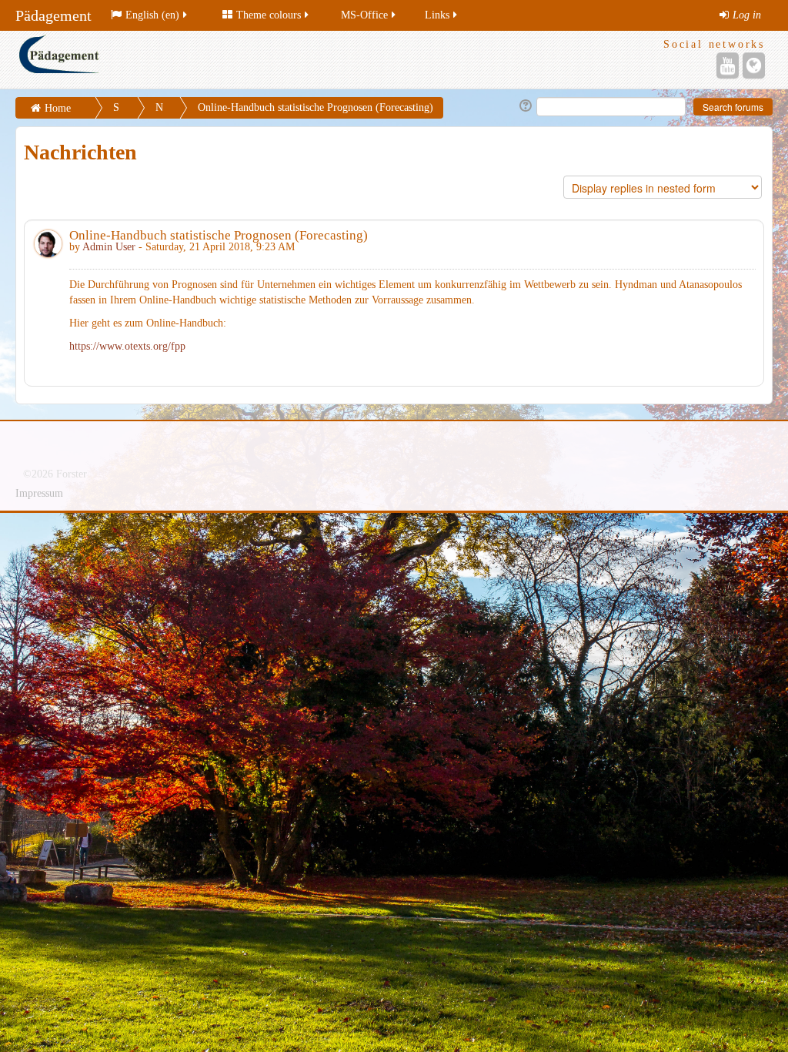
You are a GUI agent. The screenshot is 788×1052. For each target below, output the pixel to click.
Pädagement (53, 15)
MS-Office (364, 15)
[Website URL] (754, 65)
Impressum (39, 493)
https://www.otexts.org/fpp (127, 346)
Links (437, 15)
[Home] (202, 60)
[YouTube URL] (727, 65)
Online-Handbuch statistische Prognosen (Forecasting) (315, 107)
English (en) (152, 15)
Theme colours (268, 15)
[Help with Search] (524, 106)
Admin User (108, 247)
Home (58, 108)
